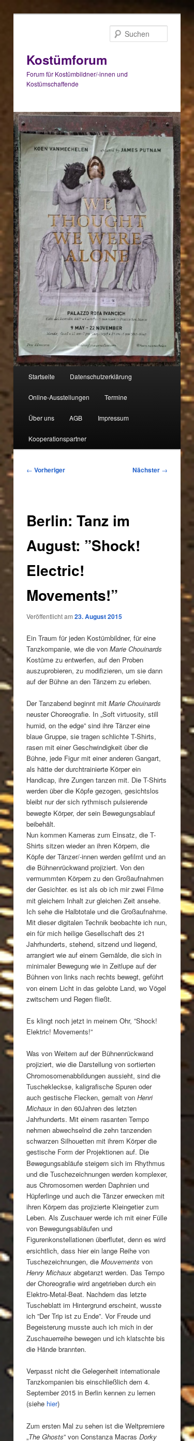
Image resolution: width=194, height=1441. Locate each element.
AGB (75, 417)
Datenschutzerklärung (101, 376)
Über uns (41, 417)
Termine (116, 397)
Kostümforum (66, 59)
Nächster (150, 469)
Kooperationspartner (57, 438)
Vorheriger (45, 469)
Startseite (41, 376)
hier (52, 1403)
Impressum (113, 417)
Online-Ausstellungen (58, 397)
